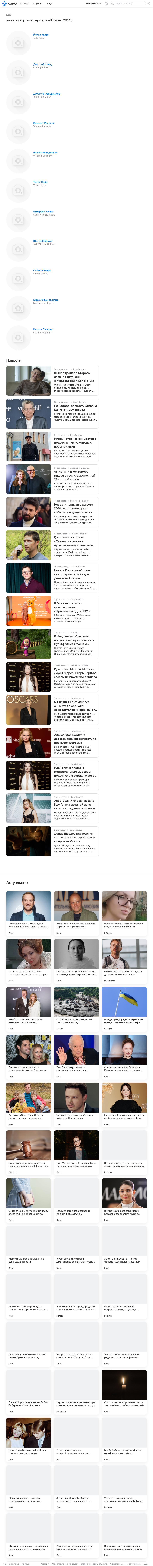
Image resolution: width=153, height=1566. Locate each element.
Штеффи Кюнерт (43, 211)
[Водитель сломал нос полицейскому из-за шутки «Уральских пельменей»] (76, 1440)
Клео (8, 14)
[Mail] (4, 3)
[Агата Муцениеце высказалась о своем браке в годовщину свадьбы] (28, 1344)
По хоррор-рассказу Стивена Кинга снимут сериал (75, 407)
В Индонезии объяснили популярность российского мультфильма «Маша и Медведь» (74, 640)
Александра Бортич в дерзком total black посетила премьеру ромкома (75, 738)
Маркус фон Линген (45, 300)
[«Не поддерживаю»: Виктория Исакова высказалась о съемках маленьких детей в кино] (124, 1057)
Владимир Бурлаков (45, 152)
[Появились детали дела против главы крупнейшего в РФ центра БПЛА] (28, 1152)
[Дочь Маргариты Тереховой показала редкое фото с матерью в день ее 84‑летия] (28, 961)
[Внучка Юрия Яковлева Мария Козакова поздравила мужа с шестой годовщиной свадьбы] (124, 1200)
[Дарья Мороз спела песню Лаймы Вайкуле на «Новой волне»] (28, 1392)
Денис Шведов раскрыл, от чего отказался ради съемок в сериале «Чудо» (74, 837)
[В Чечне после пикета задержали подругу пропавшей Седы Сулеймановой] (124, 913)
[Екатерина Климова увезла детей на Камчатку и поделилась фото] (124, 1105)
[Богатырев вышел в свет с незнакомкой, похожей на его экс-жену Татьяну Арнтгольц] (28, 1057)
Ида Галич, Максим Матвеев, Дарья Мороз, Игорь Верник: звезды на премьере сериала (75, 673)
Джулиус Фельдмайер (46, 93)
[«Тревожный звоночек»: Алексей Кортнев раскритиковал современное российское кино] (76, 913)
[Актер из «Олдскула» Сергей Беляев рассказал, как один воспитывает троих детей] (28, 1105)
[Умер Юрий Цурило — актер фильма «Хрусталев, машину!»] (124, 1248)
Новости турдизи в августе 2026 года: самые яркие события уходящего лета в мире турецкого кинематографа (73, 508)
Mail (5, 1564)
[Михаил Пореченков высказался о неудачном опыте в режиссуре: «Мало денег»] (28, 1535)
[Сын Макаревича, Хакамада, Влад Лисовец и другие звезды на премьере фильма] (76, 1152)
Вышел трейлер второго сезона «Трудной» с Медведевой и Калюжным (74, 376)
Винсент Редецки (43, 123)
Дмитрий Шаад (42, 64)
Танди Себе (40, 182)
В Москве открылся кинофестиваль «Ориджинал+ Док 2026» (72, 607)
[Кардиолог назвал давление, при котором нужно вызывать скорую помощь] (76, 1392)
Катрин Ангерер (43, 329)
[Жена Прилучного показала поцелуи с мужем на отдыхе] (28, 1487)
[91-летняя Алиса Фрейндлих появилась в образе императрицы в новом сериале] (28, 1296)
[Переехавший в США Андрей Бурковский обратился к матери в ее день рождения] (28, 913)
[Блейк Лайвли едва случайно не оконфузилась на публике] (124, 1440)
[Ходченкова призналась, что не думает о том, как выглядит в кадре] (76, 1535)
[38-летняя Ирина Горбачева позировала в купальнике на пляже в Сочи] (76, 1487)
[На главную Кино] (12, 3)
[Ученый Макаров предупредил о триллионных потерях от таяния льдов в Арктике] (76, 1296)
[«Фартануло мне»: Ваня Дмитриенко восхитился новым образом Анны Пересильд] (76, 1248)
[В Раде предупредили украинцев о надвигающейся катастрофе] (124, 1009)
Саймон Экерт (42, 270)
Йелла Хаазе (41, 35)
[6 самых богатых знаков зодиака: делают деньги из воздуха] (124, 961)
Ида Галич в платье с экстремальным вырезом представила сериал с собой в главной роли (75, 772)
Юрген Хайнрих (43, 241)
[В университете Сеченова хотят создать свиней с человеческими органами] (124, 1152)
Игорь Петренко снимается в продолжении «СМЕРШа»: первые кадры (75, 442)
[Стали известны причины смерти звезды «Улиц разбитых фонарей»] (124, 1392)
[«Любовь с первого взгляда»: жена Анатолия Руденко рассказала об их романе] (28, 1009)
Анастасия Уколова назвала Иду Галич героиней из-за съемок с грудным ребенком (74, 804)
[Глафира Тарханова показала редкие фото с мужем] (76, 1200)
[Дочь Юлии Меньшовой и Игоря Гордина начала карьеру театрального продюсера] (28, 1440)
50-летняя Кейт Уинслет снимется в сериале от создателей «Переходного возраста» (75, 706)
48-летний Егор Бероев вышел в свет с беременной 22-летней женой (74, 475)
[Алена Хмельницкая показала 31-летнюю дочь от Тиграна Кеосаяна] (76, 961)
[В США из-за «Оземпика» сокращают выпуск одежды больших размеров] (124, 1296)
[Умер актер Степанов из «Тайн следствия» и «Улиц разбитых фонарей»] (76, 1344)
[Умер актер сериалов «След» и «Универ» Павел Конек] (76, 1105)
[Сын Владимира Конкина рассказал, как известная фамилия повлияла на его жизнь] (76, 1057)
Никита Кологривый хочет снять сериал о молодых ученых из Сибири (72, 574)
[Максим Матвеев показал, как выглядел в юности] (28, 1248)
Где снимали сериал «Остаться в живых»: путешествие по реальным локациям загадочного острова (73, 541)
